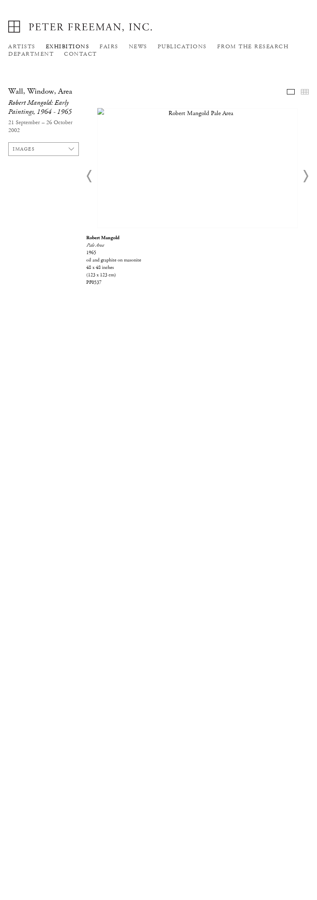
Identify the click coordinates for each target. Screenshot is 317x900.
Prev (89, 176)
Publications (182, 46)
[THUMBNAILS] (305, 91)
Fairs (108, 46)
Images (24, 149)
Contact (80, 54)
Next (305, 176)
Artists (21, 46)
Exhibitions (68, 46)
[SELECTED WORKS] (291, 91)
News (138, 46)
